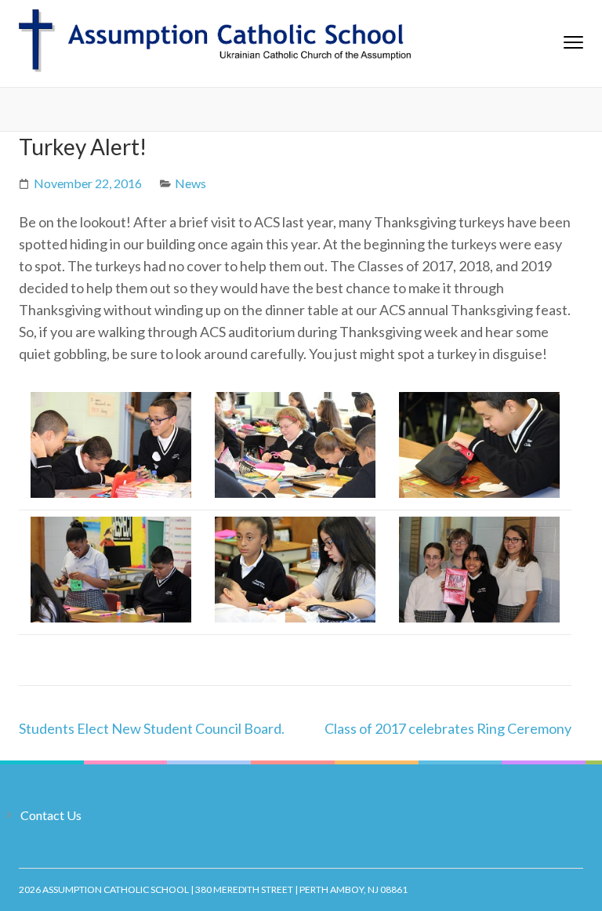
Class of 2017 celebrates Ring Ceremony (448, 728)
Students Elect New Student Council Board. (152, 728)
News (190, 183)
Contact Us (51, 815)
